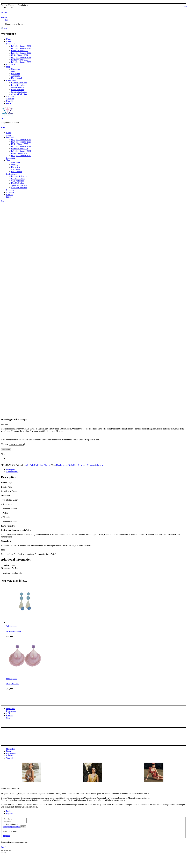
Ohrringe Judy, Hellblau (13, 631)
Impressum (10, 709)
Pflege (8, 751)
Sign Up (6, 836)
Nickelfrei (72, 465)
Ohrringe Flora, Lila (12, 683)
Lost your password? (11, 827)
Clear (185, 6)
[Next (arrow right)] (5, 852)
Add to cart (6, 450)
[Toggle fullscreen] (5, 850)
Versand (9, 758)
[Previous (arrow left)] (2, 852)
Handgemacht (61, 465)
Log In (3, 847)
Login (8, 811)
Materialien (10, 749)
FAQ (8, 718)
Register (9, 813)
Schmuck (99, 465)
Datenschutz (11, 711)
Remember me (12, 824)
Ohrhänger (81, 465)
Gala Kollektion (36, 465)
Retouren (9, 756)
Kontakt (9, 715)
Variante (5, 444)
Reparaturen (11, 753)
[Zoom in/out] (2, 850)
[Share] (7, 850)
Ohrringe (47, 465)
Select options (11, 626)
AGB (8, 713)
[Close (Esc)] (10, 850)
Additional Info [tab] (12, 472)
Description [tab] (10, 469)
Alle (27, 465)
